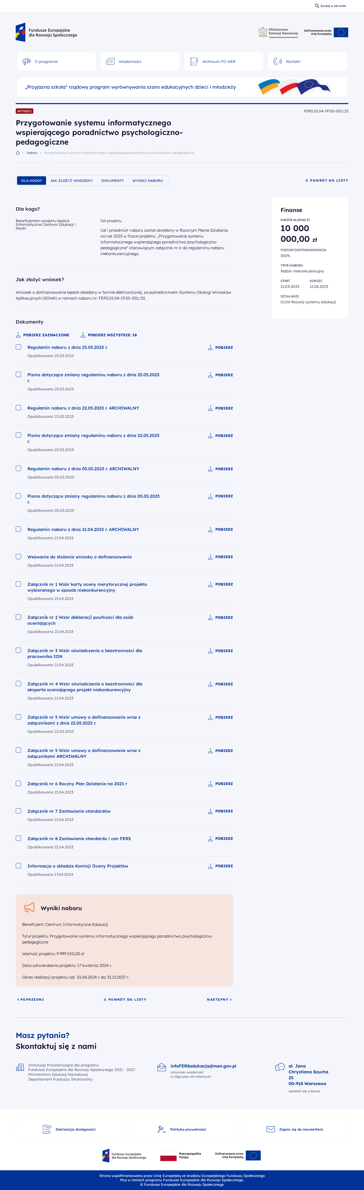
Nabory (32, 152)
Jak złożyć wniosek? (71, 180)
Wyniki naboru (147, 180)
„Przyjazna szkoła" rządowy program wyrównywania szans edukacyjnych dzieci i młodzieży (130, 87)
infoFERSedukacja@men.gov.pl (203, 1066)
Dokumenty (112, 180)
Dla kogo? (31, 180)
